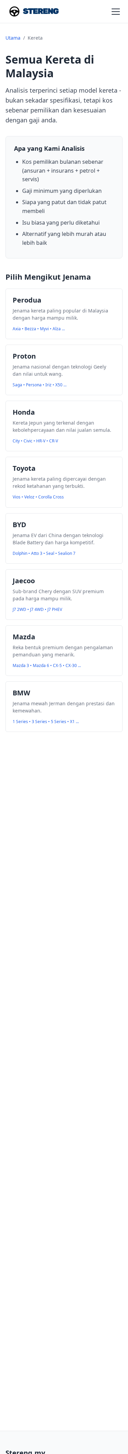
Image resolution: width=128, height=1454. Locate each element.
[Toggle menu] (116, 12)
